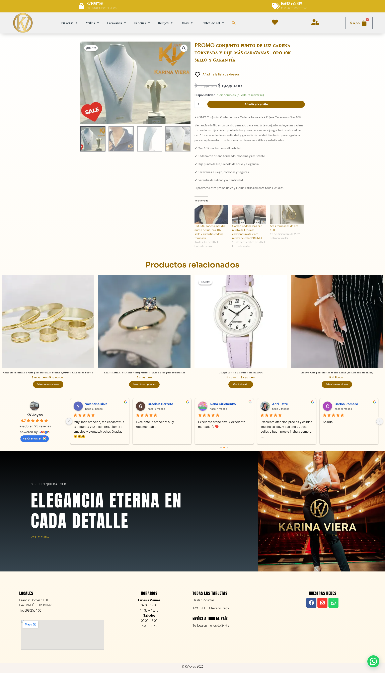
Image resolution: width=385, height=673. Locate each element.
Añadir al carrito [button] (240, 384)
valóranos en (32, 438)
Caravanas (114, 23)
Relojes (163, 23)
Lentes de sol (210, 23)
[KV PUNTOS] (81, 6)
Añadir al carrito (256, 104)
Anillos (90, 23)
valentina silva (91, 404)
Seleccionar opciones (48, 384)
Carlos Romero (341, 404)
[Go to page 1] (224, 447)
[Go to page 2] (227, 447)
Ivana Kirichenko (218, 404)
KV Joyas (34, 415)
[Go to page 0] (221, 447)
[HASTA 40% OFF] (276, 6)
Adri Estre (275, 404)
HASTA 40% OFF (291, 3)
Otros (184, 23)
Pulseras (67, 23)
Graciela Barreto (155, 404)
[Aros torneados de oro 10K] (287, 214)
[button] (234, 22)
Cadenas (140, 23)
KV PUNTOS (95, 3)
